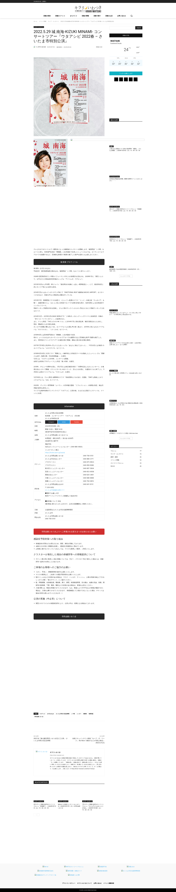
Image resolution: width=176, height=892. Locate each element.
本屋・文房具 (113, 431)
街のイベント (113, 400)
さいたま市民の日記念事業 (62, 713)
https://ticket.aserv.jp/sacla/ (55, 452)
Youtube (76, 422)
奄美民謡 (91, 713)
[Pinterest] (135, 1)
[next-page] (38, 814)
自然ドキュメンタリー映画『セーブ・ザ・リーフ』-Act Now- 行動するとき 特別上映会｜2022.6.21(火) (88, 741)
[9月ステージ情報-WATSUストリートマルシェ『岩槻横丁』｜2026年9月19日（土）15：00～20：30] (45, 794)
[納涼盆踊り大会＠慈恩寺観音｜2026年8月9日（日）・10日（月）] (125, 256)
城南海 (85, 713)
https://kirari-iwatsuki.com (57, 755)
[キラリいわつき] (35, 47)
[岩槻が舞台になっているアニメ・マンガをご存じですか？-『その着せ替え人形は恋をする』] (125, 299)
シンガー (79, 713)
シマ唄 (73, 713)
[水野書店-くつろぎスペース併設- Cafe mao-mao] (125, 420)
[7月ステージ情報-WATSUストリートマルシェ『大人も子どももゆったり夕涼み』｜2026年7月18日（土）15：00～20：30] (93, 794)
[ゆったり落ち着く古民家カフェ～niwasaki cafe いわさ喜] (125, 360)
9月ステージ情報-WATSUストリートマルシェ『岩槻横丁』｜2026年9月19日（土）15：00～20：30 (45, 806)
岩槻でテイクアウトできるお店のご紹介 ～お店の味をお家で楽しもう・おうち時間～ (125, 343)
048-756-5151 (50, 519)
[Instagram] (130, 1)
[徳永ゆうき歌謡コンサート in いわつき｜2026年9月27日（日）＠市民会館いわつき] (69, 794)
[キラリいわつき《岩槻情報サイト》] (88, 9)
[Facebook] (127, 1)
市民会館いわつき (38, 716)
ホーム (35, 21)
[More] (95, 52)
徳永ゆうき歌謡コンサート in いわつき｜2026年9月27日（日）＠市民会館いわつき (69, 806)
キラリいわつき (42, 47)
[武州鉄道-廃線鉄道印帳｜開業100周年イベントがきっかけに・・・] (125, 165)
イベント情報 (42, 21)
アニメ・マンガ (113, 310)
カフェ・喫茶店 (113, 370)
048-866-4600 (76, 447)
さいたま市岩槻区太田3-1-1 (54, 490)
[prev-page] (35, 814)
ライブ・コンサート (53, 21)
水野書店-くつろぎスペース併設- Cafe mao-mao (123, 433)
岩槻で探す (112, 340)
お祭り (111, 146)
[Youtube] (141, 1)
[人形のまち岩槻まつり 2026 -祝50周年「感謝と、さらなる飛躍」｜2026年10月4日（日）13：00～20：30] (125, 135)
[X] (138, 1)
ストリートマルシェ (114, 236)
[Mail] (133, 1)
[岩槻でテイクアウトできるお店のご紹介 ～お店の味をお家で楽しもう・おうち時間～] (125, 329)
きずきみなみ (50, 713)
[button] (131, 15)
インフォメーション (114, 176)
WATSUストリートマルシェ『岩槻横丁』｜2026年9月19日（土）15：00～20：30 (125, 240)
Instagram (51, 422)
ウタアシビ (42, 713)
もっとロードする (125, 276)
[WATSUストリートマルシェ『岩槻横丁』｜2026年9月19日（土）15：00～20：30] (125, 226)
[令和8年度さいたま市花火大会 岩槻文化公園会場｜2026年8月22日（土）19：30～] (125, 390)
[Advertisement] (69, 695)
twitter (64, 422)
